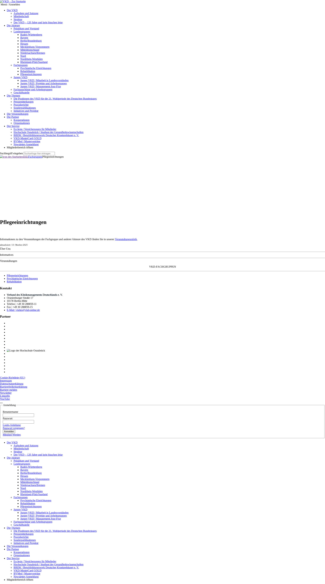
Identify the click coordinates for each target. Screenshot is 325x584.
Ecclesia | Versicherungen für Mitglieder (35, 129)
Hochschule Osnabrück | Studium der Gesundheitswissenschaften (48, 132)
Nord (23, 56)
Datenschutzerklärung (11, 383)
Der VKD (12, 10)
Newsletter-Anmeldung (26, 144)
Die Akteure (13, 25)
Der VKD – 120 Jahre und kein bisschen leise (38, 22)
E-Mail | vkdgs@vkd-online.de (23, 310)
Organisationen (22, 123)
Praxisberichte (21, 104)
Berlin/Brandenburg (31, 40)
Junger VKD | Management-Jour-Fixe (40, 86)
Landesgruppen (22, 31)
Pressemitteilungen (24, 101)
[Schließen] (1, 402)
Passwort (7, 418)
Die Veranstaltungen (17, 113)
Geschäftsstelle (21, 92)
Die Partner (13, 117)
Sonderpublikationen (25, 107)
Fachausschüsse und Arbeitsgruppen (33, 89)
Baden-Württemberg (31, 34)
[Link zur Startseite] (14, 156)
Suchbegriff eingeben (11, 153)
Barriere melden (8, 389)
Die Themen (13, 95)
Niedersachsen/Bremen (32, 52)
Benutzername (10, 411)
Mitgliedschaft (21, 16)
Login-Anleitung (12, 425)
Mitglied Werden (12, 434)
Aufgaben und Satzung (26, 13)
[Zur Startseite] (13, 1)
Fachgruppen (21, 65)
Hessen (24, 43)
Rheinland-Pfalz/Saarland (34, 62)
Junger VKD (20, 77)
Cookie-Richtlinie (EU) (12, 377)
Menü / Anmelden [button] (10, 4)
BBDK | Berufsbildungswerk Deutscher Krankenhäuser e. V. (46, 135)
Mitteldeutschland (29, 49)
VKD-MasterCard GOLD (27, 138)
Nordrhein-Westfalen (31, 59)
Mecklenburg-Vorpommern (34, 46)
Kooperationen (21, 120)
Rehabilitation (27, 71)
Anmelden (9, 431)
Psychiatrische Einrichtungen (35, 68)
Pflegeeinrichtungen (31, 74)
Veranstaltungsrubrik (126, 239)
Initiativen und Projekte (26, 110)
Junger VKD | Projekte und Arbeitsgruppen (43, 83)
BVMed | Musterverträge (27, 141)
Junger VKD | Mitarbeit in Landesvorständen (44, 80)
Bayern (24, 37)
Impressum (6, 380)
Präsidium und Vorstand (26, 28)
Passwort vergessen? (14, 428)
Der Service (13, 126)
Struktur (18, 19)
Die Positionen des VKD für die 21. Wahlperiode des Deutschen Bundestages (55, 98)
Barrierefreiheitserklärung (13, 386)
